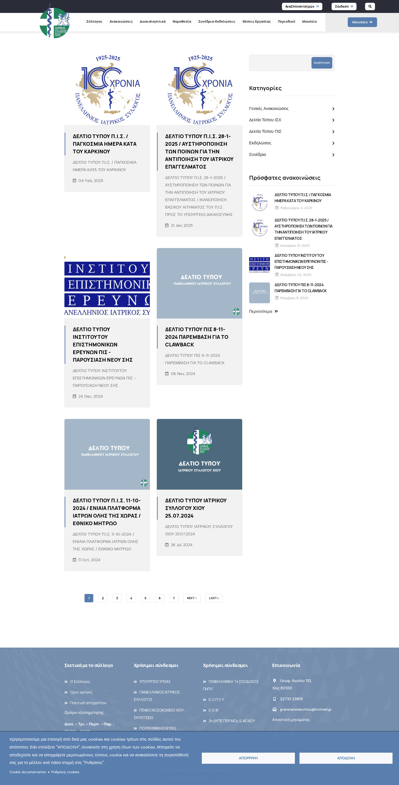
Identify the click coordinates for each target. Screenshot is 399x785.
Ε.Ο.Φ (213, 710)
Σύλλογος (94, 21)
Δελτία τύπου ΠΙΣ (265, 131)
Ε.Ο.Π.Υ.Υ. (217, 699)
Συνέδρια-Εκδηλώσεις (216, 21)
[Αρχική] (54, 21)
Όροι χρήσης (81, 692)
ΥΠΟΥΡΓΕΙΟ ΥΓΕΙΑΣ (155, 681)
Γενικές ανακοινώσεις (269, 108)
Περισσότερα (260, 311)
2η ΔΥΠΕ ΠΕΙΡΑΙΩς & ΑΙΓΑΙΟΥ (232, 720)
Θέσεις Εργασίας (256, 21)
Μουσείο (309, 21)
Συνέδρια (257, 154)
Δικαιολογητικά (153, 21)
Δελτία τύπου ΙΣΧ (265, 120)
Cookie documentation (27, 772)
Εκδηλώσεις (260, 143)
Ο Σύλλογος (80, 681)
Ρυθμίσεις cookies (65, 772)
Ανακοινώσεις (121, 21)
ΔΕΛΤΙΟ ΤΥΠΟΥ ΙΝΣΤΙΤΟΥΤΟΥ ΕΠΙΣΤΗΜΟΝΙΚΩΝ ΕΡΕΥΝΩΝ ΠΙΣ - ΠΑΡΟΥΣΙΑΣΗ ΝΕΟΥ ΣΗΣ (301, 261)
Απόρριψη (248, 758)
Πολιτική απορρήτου (88, 702)
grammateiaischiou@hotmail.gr (305, 709)
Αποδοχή (346, 758)
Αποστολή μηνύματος (291, 719)
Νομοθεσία (182, 21)
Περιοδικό (286, 21)
